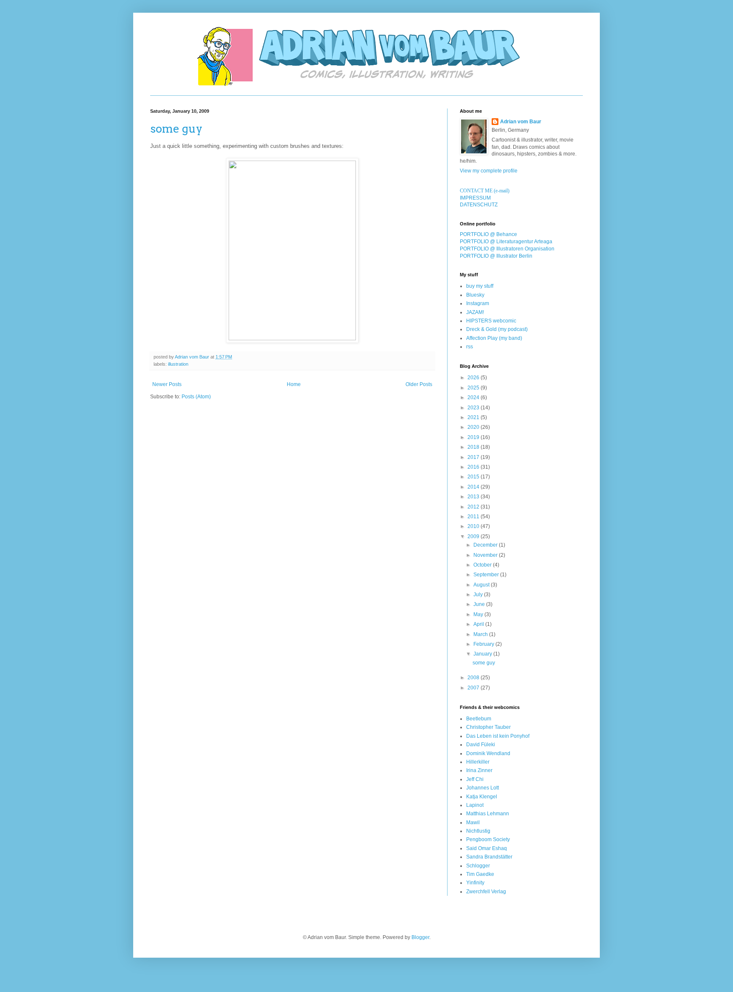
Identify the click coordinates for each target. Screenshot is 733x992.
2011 (474, 517)
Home (294, 384)
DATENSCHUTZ (479, 205)
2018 (474, 447)
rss (469, 347)
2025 (474, 388)
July (478, 594)
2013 (474, 497)
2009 (474, 536)
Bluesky (475, 295)
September (486, 575)
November (486, 555)
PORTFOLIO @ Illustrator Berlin (496, 256)
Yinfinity (475, 883)
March (481, 634)
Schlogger (478, 866)
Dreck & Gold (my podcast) (497, 329)
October (483, 565)
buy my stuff (479, 286)
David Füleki (480, 744)
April (479, 624)
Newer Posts (167, 384)
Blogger (420, 937)
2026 (474, 378)
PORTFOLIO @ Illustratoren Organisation (507, 249)
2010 (474, 526)
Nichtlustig (478, 831)
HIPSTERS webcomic (491, 321)
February (484, 644)
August (482, 585)
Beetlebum (478, 719)
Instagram (477, 303)
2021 (474, 417)
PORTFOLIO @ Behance (488, 234)
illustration (178, 364)
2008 (474, 678)
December (486, 545)
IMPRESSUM (475, 198)
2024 (474, 397)
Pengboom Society (488, 839)
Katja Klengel (481, 797)
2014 (474, 487)
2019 (474, 437)
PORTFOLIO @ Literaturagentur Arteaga (506, 242)
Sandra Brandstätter (489, 857)
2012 (474, 507)
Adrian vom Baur (520, 122)
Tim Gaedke (480, 874)
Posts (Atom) (196, 397)
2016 (474, 467)
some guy (176, 128)
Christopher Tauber (488, 727)
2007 (474, 688)
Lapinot (475, 805)
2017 (474, 457)
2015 (474, 477)
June (479, 604)
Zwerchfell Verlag (486, 892)
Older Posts (419, 384)
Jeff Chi (475, 779)
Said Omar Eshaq (486, 848)
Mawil (473, 822)
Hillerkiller (478, 762)
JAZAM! (475, 312)
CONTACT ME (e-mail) (484, 191)
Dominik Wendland (488, 753)
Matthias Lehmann (487, 814)
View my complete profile (489, 171)
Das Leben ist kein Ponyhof (497, 736)
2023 (474, 408)
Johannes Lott (482, 788)
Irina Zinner (479, 770)
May (478, 614)
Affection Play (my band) (494, 338)
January (483, 654)
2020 (474, 427)
